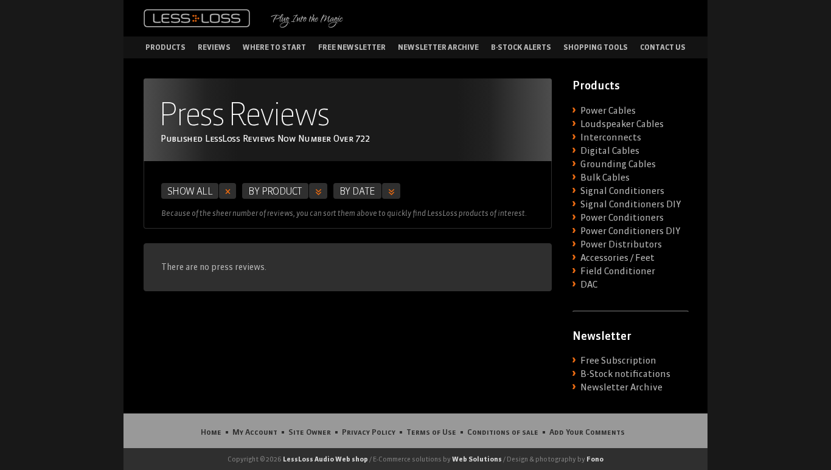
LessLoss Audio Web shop (325, 459)
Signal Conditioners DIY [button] (630, 204)
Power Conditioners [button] (622, 217)
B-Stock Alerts (521, 47)
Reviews (214, 47)
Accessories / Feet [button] (617, 257)
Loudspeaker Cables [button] (622, 124)
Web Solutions (477, 459)
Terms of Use (431, 432)
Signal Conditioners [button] (622, 190)
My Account (254, 432)
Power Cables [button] (608, 110)
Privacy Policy (368, 432)
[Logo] (197, 18)
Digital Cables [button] (609, 150)
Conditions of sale (502, 432)
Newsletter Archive (438, 47)
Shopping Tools (595, 47)
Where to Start (274, 47)
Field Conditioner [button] (617, 271)
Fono (594, 459)
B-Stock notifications (625, 373)
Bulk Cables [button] (605, 177)
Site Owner (309, 432)
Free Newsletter (352, 47)
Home (211, 432)
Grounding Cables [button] (618, 164)
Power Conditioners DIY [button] (630, 231)
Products (165, 47)
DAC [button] (588, 284)
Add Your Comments (587, 432)
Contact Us (663, 47)
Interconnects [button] (610, 137)
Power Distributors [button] (621, 244)
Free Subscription (618, 360)
